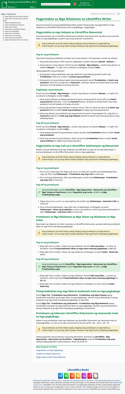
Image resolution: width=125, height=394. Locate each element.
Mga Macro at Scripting (13, 35)
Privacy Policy (56, 380)
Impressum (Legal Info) (41, 380)
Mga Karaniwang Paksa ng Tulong (16, 40)
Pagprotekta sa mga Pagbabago (49, 350)
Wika (32, 7)
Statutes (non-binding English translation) (78, 380)
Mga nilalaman (8, 13)
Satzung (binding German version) (107, 380)
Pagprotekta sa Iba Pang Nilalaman (51, 357)
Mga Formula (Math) (12, 31)
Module (11, 7)
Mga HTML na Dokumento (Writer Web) (15, 20)
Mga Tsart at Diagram (12, 33)
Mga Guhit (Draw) (11, 27)
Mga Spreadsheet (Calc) (13, 23)
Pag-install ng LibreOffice (13, 38)
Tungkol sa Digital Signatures (48, 353)
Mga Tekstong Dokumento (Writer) (16, 16)
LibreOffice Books (78, 369)
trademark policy (83, 389)
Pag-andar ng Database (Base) (15, 29)
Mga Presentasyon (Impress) (14, 25)
